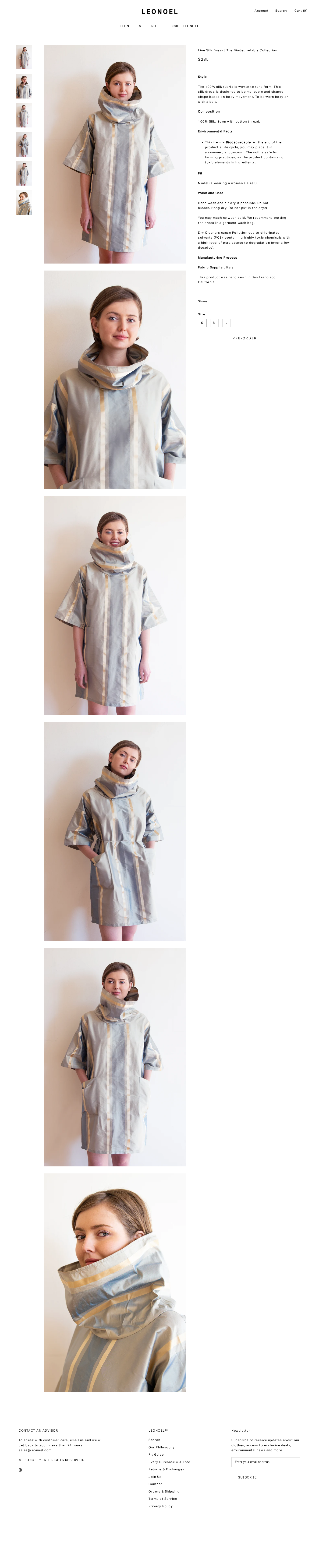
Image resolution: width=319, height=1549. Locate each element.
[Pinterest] (226, 299)
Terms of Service (163, 1499)
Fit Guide (156, 1455)
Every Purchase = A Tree (169, 1462)
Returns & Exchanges (166, 1469)
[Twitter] (218, 299)
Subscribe (247, 1477)
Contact (155, 1484)
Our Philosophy (162, 1447)
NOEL (156, 26)
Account (262, 11)
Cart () (300, 11)
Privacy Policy (161, 1506)
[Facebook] (211, 299)
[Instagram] (20, 1470)
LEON (124, 26)
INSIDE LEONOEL (184, 26)
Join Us (155, 1477)
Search (281, 11)
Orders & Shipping (164, 1491)
